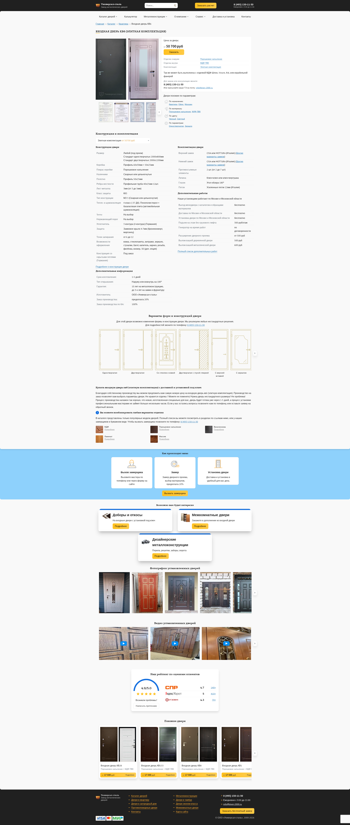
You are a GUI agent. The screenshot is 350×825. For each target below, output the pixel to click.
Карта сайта (182, 811)
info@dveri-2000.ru (204, 88)
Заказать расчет (205, 5)
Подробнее (121, 526)
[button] (159, 112)
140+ (213, 687)
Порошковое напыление (211, 59)
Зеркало (188, 126)
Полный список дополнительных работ (197, 251)
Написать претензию (146, 706)
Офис (181, 104)
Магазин (188, 104)
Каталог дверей (139, 795)
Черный (172, 119)
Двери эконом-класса (187, 803)
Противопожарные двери (144, 807)
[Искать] (175, 5)
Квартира (173, 104)
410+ (213, 693)
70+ (214, 699)
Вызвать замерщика (175, 493)
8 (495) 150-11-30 (243, 4)
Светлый (181, 119)
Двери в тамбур (184, 799)
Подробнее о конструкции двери (112, 266)
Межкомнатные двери (187, 807)
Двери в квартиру (140, 799)
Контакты (136, 811)
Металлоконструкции (186, 795)
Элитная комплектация (210, 67)
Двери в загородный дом (144, 803)
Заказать (174, 52)
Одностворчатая (176, 126)
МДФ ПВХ (204, 63)
